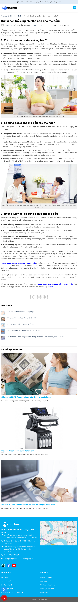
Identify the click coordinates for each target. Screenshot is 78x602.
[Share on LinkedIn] (47, 297)
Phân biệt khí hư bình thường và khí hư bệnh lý (23, 330)
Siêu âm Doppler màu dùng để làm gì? (17, 451)
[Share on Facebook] (33, 297)
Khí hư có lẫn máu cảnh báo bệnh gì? (20, 311)
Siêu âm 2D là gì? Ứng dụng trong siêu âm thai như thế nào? (26, 397)
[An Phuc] (10, 8)
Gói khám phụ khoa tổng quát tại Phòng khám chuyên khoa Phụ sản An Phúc (35, 337)
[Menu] (74, 7)
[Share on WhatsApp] (30, 297)
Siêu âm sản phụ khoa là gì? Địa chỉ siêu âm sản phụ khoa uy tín (28, 504)
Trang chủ (5, 16)
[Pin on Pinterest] (44, 297)
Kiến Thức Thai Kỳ (16, 16)
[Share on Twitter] (37, 297)
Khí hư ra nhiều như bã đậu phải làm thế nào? (23, 318)
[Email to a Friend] (40, 297)
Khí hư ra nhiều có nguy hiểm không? (20, 324)
